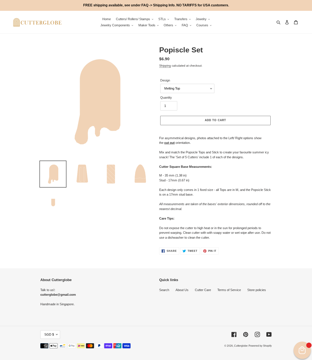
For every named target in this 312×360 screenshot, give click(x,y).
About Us (182, 290)
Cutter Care (203, 290)
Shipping (165, 65)
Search (164, 290)
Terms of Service (229, 290)
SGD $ (49, 334)
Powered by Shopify (260, 345)
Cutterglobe (241, 345)
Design (165, 80)
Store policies (256, 290)
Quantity (166, 97)
